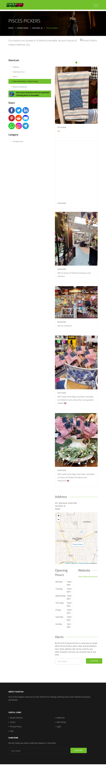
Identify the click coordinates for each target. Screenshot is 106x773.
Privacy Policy (15, 726)
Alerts (15, 76)
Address (16, 67)
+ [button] (58, 515)
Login (58, 726)
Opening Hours (19, 72)
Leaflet (67, 563)
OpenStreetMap (84, 563)
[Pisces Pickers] (77, 539)
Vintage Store (18, 141)
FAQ (11, 731)
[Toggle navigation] (96, 6)
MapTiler (74, 563)
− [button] (58, 519)
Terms (12, 722)
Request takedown (20, 87)
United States (23, 28)
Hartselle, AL (37, 28)
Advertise (60, 717)
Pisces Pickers (78, 544)
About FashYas (16, 717)
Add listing (61, 722)
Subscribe (94, 661)
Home (10, 28)
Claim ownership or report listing (25, 81)
